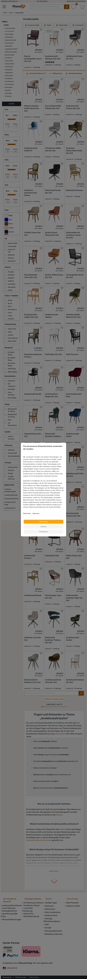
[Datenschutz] (23, 509)
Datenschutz (27, 513)
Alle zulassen (43, 521)
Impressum (36, 513)
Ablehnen (44, 526)
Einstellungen (43, 531)
